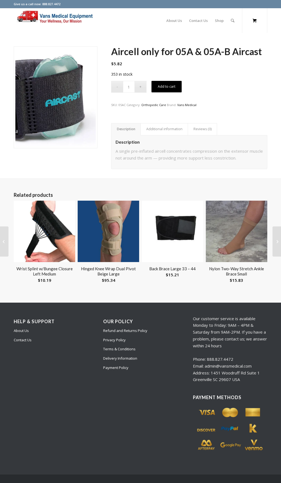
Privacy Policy (114, 339)
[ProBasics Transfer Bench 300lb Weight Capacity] (4, 241)
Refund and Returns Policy (125, 330)
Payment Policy (115, 367)
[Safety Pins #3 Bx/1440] (276, 241)
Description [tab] (126, 129)
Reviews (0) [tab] (202, 129)
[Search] (232, 20)
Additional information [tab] (164, 129)
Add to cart (166, 86)
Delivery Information (120, 358)
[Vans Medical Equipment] (55, 20)
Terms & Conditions (119, 348)
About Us (21, 330)
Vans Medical (186, 105)
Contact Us (23, 339)
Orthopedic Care (153, 105)
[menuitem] (174, 20)
